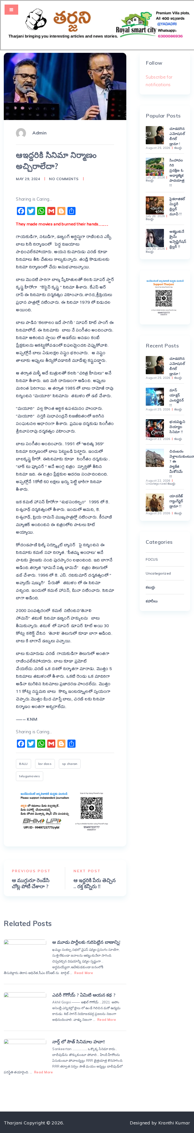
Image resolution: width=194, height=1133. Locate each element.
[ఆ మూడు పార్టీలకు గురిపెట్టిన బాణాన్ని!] (25, 952)
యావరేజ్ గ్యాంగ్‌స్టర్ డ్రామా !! (176, 501)
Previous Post (31, 871)
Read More (83, 973)
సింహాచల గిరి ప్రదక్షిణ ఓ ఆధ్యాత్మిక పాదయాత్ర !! (176, 173)
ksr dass (45, 764)
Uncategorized (156, 483)
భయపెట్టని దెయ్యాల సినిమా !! (176, 426)
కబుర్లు (178, 147)
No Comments (64, 179)
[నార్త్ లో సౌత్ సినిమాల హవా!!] (25, 1052)
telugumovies (29, 776)
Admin (39, 133)
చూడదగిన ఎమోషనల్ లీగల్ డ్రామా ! (176, 136)
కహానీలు (152, 601)
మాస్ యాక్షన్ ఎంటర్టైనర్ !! (176, 398)
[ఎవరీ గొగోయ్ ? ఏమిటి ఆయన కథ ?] (25, 1005)
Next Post (87, 871)
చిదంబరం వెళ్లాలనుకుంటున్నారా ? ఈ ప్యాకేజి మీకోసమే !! (176, 464)
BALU (23, 764)
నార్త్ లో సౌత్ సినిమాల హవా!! (78, 1042)
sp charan (70, 764)
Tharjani (13, 1123)
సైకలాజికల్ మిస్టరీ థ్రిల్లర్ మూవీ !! (176, 206)
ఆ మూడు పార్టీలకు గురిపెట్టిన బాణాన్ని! (86, 942)
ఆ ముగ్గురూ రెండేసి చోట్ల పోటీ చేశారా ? (31, 883)
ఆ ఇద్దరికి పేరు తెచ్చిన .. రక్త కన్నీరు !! (95, 883)
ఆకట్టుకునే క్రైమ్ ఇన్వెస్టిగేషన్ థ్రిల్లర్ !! (176, 239)
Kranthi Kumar (174, 1123)
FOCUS (152, 559)
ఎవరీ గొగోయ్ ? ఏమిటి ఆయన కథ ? (83, 995)
